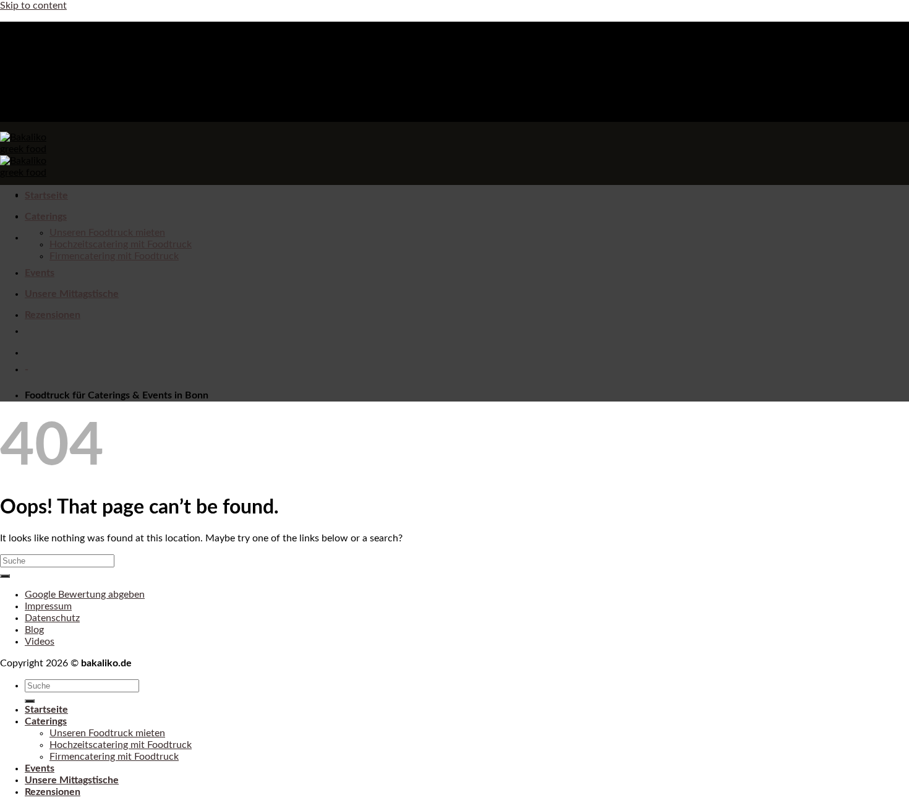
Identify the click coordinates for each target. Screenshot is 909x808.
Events (39, 273)
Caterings (46, 216)
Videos (39, 642)
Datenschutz (52, 618)
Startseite (46, 195)
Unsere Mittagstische (72, 294)
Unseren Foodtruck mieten (107, 233)
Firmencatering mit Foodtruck (114, 256)
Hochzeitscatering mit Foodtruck (120, 244)
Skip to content (33, 6)
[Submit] (5, 576)
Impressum (48, 606)
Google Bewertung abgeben (85, 595)
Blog (34, 630)
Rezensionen (52, 315)
